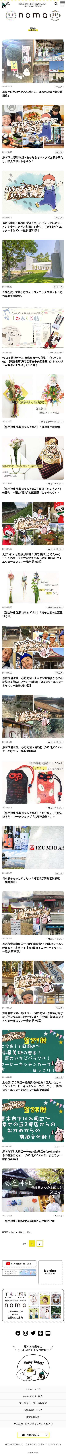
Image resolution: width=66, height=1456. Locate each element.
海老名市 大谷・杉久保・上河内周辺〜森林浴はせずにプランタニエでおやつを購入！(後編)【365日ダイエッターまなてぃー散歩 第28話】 (33, 1016)
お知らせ (58, 287)
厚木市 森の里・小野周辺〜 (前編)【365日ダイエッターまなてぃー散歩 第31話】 (32, 749)
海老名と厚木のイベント (52, 421)
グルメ (59, 86)
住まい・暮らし (55, 483)
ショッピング (56, 352)
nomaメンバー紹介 (33, 1396)
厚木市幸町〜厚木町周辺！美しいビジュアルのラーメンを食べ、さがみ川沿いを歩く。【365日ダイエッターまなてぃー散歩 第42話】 (32, 226)
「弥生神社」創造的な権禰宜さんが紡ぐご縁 (28, 1221)
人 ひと (59, 1215)
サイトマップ (55, 1444)
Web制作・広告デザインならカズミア (33, 1423)
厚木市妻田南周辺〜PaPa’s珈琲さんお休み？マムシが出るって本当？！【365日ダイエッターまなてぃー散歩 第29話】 (33, 947)
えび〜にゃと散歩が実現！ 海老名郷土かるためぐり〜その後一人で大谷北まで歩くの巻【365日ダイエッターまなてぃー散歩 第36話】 (32, 557)
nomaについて (33, 1389)
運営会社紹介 (33, 1417)
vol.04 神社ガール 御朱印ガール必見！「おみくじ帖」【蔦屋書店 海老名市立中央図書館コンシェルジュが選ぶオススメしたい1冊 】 (32, 361)
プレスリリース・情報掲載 (33, 1403)
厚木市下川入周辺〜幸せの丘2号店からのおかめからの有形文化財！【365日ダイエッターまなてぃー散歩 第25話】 (32, 1155)
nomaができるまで (15, 1444)
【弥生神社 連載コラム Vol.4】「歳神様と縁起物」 (32, 427)
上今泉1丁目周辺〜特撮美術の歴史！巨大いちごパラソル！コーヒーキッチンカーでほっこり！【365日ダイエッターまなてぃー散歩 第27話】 (32, 1086)
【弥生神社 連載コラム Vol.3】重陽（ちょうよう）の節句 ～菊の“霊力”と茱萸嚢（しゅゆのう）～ (32, 490)
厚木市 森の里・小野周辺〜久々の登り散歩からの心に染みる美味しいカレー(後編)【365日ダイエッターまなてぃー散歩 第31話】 (33, 681)
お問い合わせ (33, 1434)
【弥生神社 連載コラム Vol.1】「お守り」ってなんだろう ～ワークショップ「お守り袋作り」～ (32, 814)
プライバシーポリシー (36, 1444)
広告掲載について (33, 1410)
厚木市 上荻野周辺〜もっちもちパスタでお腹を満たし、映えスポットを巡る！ (32, 159)
